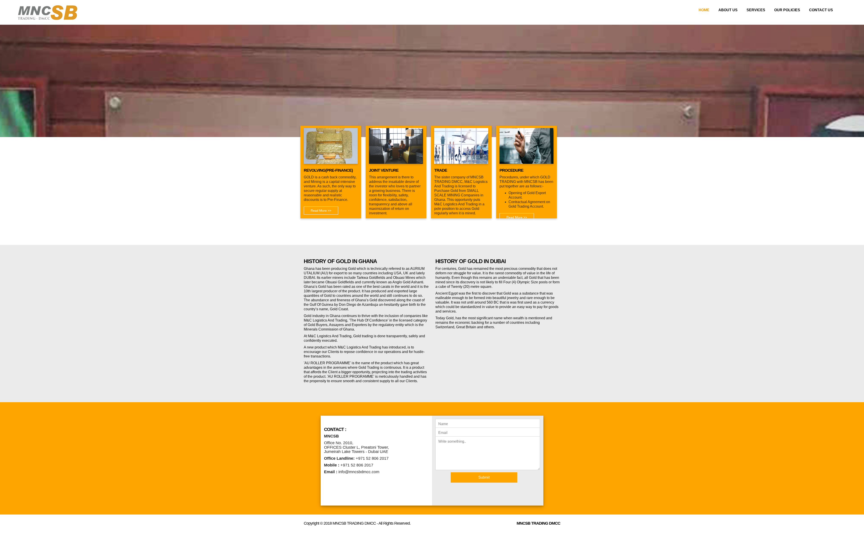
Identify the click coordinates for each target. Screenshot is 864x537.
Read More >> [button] (321, 210)
